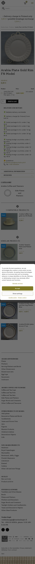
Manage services (17, 283)
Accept (17, 288)
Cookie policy (13, 297)
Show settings (17, 293)
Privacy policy (22, 297)
